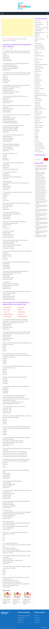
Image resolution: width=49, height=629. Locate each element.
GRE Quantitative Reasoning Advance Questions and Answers (41, 206)
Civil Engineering (9, 38)
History (36, 73)
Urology (36, 124)
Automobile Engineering (40, 148)
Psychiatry (37, 115)
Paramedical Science (39, 24)
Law (35, 42)
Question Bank (21, 312)
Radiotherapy (37, 131)
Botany (36, 132)
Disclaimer (37, 622)
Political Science (38, 66)
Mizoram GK (20, 622)
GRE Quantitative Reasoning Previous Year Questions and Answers (42, 224)
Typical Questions (8, 316)
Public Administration (39, 67)
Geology (36, 136)
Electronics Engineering (40, 47)
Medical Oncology (38, 100)
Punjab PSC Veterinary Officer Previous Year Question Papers (40, 174)
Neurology (37, 90)
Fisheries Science (38, 52)
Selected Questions (22, 316)
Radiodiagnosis (38, 118)
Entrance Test (37, 20)
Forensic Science (38, 71)
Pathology (37, 83)
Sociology (37, 61)
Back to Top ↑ (45, 627)
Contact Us (37, 617)
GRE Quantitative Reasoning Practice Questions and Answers (41, 202)
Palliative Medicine (38, 122)
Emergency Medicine (39, 125)
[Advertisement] (17, 27)
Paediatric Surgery (38, 107)
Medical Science (38, 22)
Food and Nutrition (39, 143)
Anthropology (38, 150)
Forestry (36, 139)
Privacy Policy (38, 619)
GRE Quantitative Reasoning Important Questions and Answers (41, 219)
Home (4, 38)
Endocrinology (38, 98)
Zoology (36, 134)
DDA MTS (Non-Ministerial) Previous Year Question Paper (41, 169)
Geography (37, 35)
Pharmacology (38, 85)
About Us (37, 615)
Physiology (37, 86)
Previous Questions (39, 151)
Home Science (38, 74)
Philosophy (37, 54)
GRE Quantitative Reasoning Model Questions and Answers (41, 232)
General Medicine (38, 113)
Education (37, 78)
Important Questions (8, 314)
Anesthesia (37, 120)
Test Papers (20, 314)
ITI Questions (37, 26)
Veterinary (37, 137)
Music (36, 57)
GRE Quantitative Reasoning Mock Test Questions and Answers (41, 211)
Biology (36, 50)
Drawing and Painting (39, 146)
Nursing (36, 37)
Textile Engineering (39, 144)
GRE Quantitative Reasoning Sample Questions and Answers (41, 228)
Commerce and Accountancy (41, 27)
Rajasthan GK (21, 619)
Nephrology (37, 103)
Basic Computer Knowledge (24, 615)
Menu (2, 13)
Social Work (37, 76)
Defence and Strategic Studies (41, 64)
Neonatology (37, 102)
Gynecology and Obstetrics (40, 117)
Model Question (7, 307)
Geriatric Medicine (38, 127)
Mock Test (20, 309)
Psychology (37, 62)
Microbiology (37, 81)
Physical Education (39, 59)
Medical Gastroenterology (40, 93)
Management (37, 69)
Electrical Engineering (39, 45)
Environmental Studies (39, 55)
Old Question (21, 307)
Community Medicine (39, 88)
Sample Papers (7, 309)
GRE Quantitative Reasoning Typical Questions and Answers (41, 215)
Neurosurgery (37, 105)
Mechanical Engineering (40, 48)
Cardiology (37, 92)
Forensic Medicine (38, 80)
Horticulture (37, 141)
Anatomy (36, 129)
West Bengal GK (21, 617)
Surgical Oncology (38, 112)
